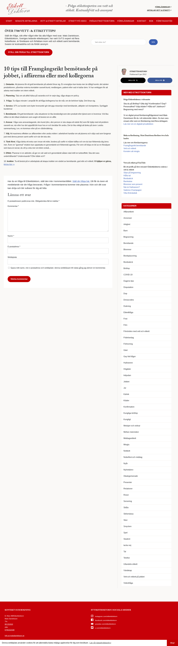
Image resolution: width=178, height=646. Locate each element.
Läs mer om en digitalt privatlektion (138, 124)
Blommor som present (133, 184)
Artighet (127, 224)
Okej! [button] (172, 643)
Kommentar (13, 206)
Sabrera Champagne (133, 190)
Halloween (128, 363)
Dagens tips (129, 281)
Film (125, 325)
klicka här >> (9, 164)
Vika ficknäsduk (130, 193)
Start (9, 21)
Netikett (127, 451)
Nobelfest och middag (133, 457)
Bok (151, 21)
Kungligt (127, 419)
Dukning (127, 306)
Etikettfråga (128, 312)
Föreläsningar (162, 7)
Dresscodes (129, 300)
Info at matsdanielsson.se (14, 636)
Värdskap (128, 570)
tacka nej (127, 545)
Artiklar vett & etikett (158, 10)
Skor (126, 520)
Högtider (127, 369)
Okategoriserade (131, 476)
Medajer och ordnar (132, 426)
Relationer (128, 489)
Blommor (127, 249)
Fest (125, 319)
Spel (126, 533)
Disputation (128, 287)
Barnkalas (128, 181)
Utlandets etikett (130, 564)
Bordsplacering (130, 256)
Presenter (128, 482)
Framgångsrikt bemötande (135, 145)
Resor (126, 495)
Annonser (128, 218)
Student (127, 539)
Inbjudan (127, 375)
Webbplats (12, 257)
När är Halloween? (132, 187)
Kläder (126, 400)
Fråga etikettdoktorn (101, 21)
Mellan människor (131, 432)
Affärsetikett (129, 212)
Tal (125, 552)
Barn (126, 231)
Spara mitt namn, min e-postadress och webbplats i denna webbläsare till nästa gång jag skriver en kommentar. (58, 268)
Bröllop (127, 268)
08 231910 (9, 624)
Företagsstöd (164, 21)
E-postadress (14, 247)
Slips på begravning (132, 173)
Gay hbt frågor (130, 356)
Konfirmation (129, 407)
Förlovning (128, 344)
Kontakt (141, 21)
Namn (11, 236)
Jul (125, 388)
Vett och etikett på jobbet (134, 577)
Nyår (126, 463)
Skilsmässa (128, 514)
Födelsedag (129, 338)
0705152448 (9, 630)
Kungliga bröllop (131, 413)
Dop (125, 294)
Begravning (128, 237)
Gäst (126, 350)
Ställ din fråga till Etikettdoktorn (28, 52)
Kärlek (126, 394)
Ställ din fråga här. (81, 181)
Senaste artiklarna (26, 21)
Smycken (128, 526)
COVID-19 (128, 275)
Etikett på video (77, 21)
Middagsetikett (130, 438)
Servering (128, 501)
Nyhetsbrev (128, 470)
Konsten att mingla (131, 151)
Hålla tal (127, 176)
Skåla (126, 507)
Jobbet (126, 382)
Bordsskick (128, 178)
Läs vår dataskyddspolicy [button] (100, 643)
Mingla (126, 445)
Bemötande (128, 243)
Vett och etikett (130, 148)
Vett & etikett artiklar (53, 21)
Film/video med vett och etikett (136, 331)
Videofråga (128, 583)
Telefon (127, 558)
